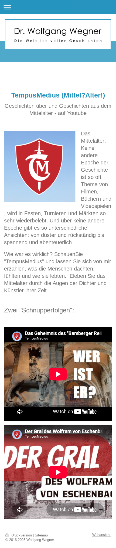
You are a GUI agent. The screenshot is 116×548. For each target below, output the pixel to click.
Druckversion (21, 535)
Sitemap (41, 535)
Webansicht (101, 535)
